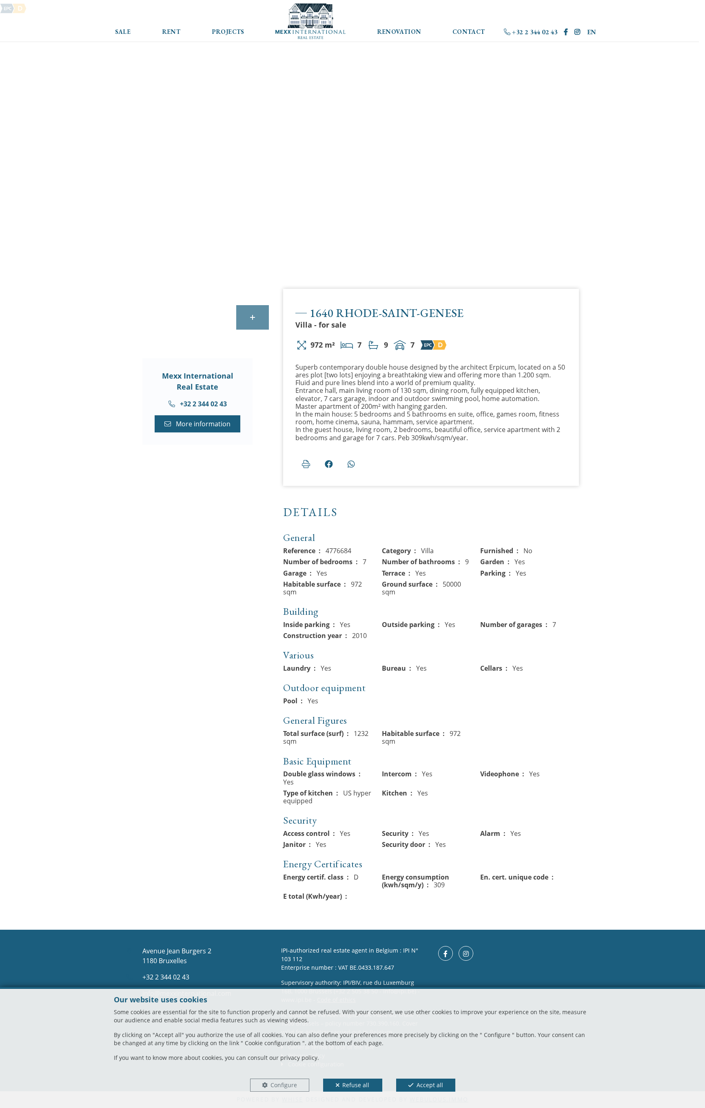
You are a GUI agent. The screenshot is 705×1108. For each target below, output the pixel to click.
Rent (171, 31)
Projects (228, 31)
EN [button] (591, 32)
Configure (283, 1085)
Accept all (430, 1085)
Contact (468, 31)
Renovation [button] (399, 31)
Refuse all (355, 1085)
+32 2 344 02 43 (533, 32)
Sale (123, 31)
